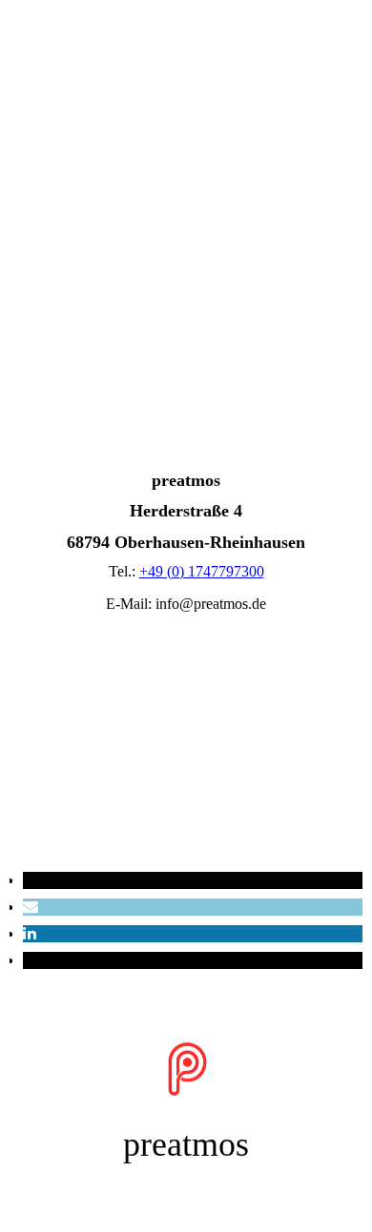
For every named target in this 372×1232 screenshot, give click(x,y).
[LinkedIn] (29, 933)
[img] (186, 116)
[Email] (30, 907)
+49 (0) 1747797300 (201, 571)
